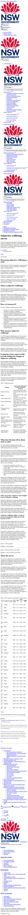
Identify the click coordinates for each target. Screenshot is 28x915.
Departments (4, 870)
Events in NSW (10, 206)
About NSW (10, 203)
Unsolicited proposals (9, 905)
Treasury (6, 890)
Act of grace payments (9, 779)
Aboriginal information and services (15, 93)
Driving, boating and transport (14, 96)
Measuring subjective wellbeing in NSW (13, 758)
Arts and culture (10, 204)
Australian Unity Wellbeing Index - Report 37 (10, 720)
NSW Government (6, 893)
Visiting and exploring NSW (13, 207)
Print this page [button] (15, 807)
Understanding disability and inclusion (16, 788)
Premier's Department (9, 886)
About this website (6, 857)
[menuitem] (7, 32)
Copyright (6, 863)
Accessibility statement (9, 861)
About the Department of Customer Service (17, 791)
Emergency (9, 98)
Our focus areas (10, 775)
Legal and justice (11, 107)
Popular (3, 847)
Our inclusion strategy (12, 792)
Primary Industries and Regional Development (14, 887)
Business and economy (12, 155)
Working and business (10, 152)
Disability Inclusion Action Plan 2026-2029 (14, 787)
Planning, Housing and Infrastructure (12, 885)
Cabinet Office (7, 872)
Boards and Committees (9, 900)
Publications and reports (6, 748)
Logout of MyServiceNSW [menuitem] (10, 35)
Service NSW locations (9, 851)
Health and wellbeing (12, 104)
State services (7, 853)
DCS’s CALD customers (12, 769)
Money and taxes (11, 161)
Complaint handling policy (10, 760)
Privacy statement (8, 865)
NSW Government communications (12, 904)
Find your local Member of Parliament (13, 899)
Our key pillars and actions (13, 795)
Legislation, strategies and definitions (15, 796)
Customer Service (8, 881)
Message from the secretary (13, 767)
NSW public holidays (12, 208)
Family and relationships (12, 101)
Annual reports (7, 750)
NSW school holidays (12, 210)
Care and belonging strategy (13, 772)
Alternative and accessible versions (15, 798)
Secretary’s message (11, 790)
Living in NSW (8, 92)
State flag (6, 854)
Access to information (9, 860)
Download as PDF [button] (6, 807)
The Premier (6, 896)
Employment (10, 158)
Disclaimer (6, 864)
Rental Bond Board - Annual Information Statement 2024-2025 (16, 754)
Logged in (5, 29)
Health (5, 883)
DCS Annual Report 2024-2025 (14, 752)
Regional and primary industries (14, 109)
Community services (11, 94)
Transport (6, 889)
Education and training (12, 97)
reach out (23, 714)
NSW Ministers (7, 897)
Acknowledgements (11, 765)
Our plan (9, 794)
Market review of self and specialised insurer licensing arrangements (14, 785)
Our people (9, 768)
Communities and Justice (9, 877)
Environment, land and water (13, 100)
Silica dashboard (7, 783)
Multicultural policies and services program (17, 771)
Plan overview (10, 773)
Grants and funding (11, 102)
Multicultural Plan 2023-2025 (10, 764)
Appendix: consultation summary (14, 777)
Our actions (9, 776)
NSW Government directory (10, 867)
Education (6, 882)
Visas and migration (11, 111)
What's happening (9, 202)
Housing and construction (13, 105)
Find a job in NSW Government (11, 901)
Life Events (9, 108)
